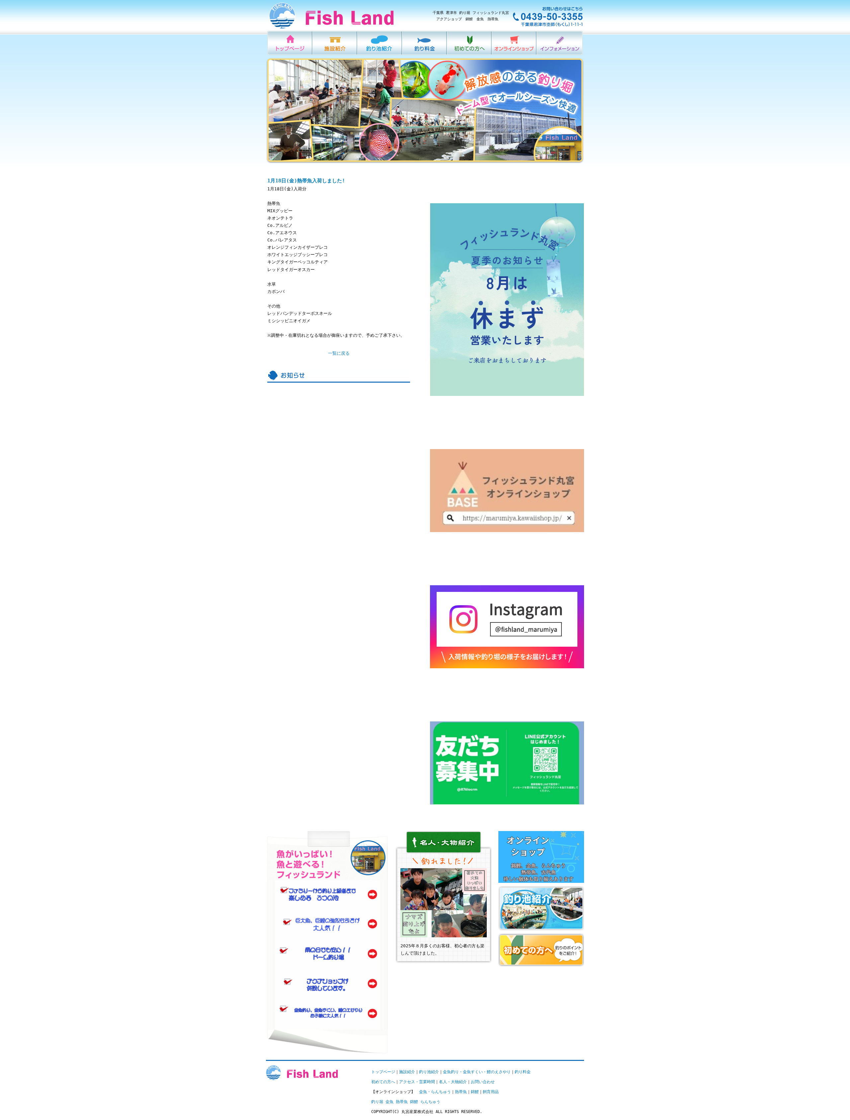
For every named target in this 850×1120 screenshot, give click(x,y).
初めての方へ (469, 43)
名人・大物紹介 (453, 1081)
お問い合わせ (483, 1081)
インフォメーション (560, 43)
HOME (290, 43)
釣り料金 (424, 43)
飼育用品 (491, 1091)
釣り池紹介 (380, 43)
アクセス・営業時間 (417, 1081)
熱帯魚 (461, 1091)
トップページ (383, 1072)
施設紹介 (335, 43)
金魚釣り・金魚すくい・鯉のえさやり (477, 1072)
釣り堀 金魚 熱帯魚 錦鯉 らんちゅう (405, 1101)
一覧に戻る (339, 353)
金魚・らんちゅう (435, 1091)
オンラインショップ (514, 43)
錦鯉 (475, 1091)
